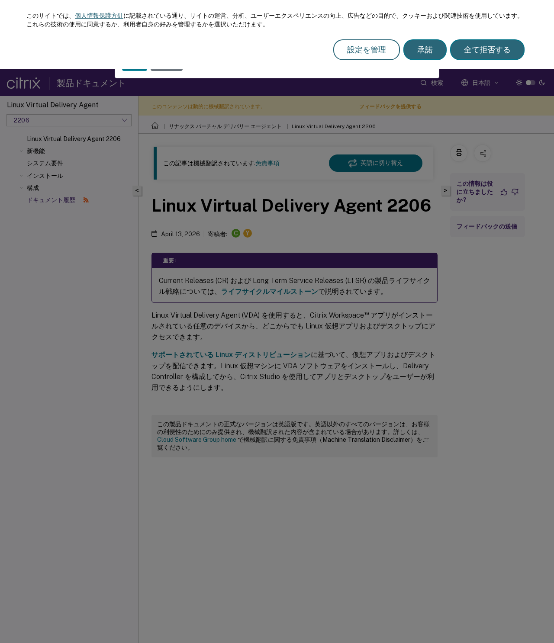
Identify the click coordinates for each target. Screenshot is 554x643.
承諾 (425, 49)
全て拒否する (487, 49)
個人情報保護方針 (99, 15)
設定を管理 (366, 49)
